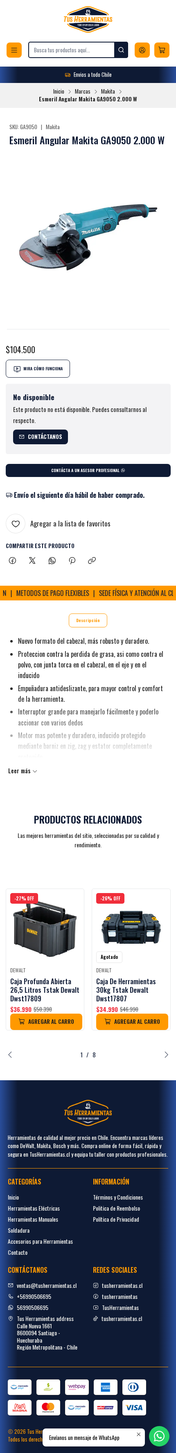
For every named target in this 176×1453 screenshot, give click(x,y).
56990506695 (32, 1307)
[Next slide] (164, 1054)
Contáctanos (45, 436)
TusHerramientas (120, 1307)
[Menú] (14, 50)
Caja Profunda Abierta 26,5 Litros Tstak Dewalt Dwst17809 (44, 989)
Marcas (82, 91)
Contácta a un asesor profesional (86, 470)
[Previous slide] (12, 1054)
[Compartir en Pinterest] (72, 561)
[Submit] (121, 50)
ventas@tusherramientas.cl (47, 1285)
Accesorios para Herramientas (40, 1241)
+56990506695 (34, 1296)
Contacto (17, 1252)
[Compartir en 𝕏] (32, 561)
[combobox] (78, 50)
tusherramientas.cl (122, 1285)
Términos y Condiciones (118, 1197)
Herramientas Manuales (33, 1219)
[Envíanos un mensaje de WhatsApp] (159, 1436)
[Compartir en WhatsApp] (52, 561)
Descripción (88, 620)
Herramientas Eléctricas (34, 1208)
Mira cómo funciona (43, 368)
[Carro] (162, 50)
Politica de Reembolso (116, 1208)
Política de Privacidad (116, 1219)
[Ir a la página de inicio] (88, 19)
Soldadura (18, 1230)
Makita (108, 91)
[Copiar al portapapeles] (92, 561)
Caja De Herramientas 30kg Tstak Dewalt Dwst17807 (126, 989)
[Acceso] (142, 50)
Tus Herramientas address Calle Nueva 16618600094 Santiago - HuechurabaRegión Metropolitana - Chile (47, 1332)
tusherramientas (120, 1296)
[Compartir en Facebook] (12, 561)
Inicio (58, 91)
